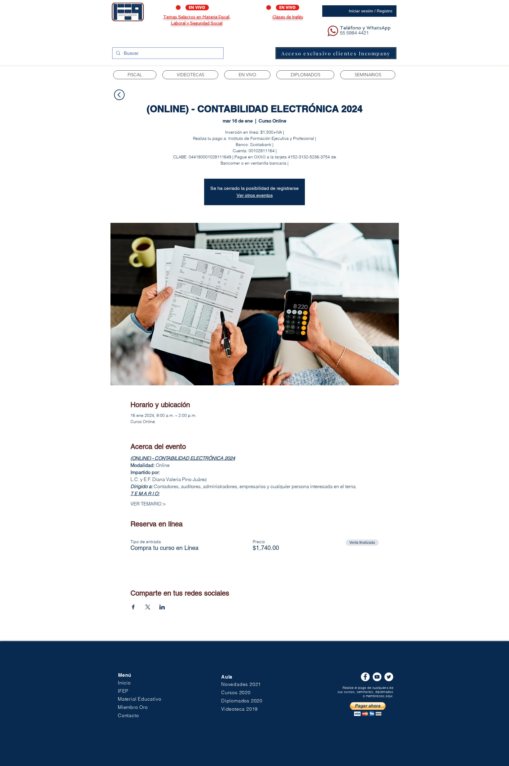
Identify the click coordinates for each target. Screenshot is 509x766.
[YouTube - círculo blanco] (377, 676)
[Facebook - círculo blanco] (365, 676)
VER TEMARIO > (148, 504)
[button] (190, 74)
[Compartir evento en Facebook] (133, 607)
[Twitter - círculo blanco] (388, 676)
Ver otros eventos (255, 195)
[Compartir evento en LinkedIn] (162, 607)
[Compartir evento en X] (148, 607)
